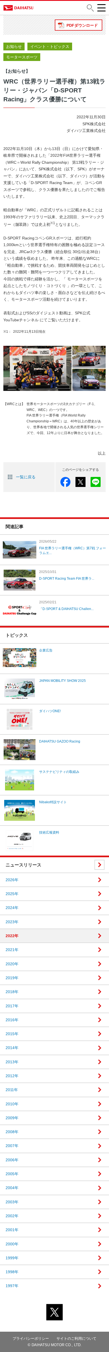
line (96, 482)
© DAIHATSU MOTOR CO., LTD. (55, 1345)
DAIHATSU (21, 8)
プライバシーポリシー (31, 1338)
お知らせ (14, 46)
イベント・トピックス (49, 46)
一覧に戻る (25, 477)
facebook (65, 482)
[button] (90, 8)
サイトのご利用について (76, 1338)
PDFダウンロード (82, 25)
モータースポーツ (21, 57)
